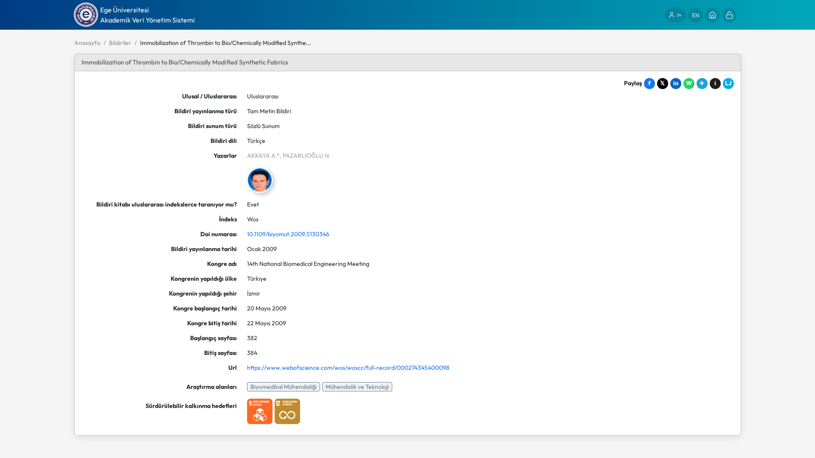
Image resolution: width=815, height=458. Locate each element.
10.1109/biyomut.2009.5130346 (288, 234)
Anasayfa (87, 43)
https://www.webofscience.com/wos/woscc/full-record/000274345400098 (348, 367)
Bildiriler (120, 43)
